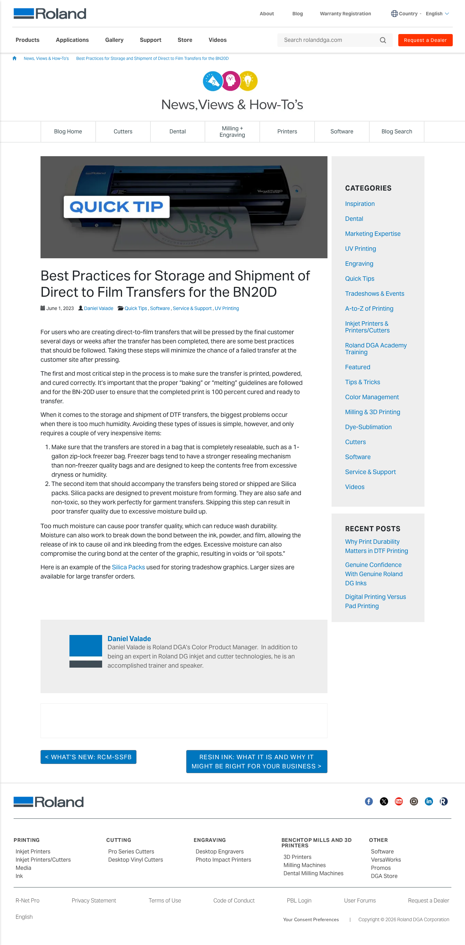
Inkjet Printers (33, 851)
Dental (354, 219)
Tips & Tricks (362, 382)
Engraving (359, 263)
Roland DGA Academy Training (376, 348)
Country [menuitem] (408, 14)
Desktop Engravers (220, 851)
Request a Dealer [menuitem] (425, 40)
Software (160, 308)
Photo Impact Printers (223, 859)
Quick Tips (136, 308)
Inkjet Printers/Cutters (43, 859)
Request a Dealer (428, 900)
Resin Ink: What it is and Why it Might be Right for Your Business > (257, 761)
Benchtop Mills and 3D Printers (317, 843)
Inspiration (360, 204)
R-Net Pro (27, 900)
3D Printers (297, 857)
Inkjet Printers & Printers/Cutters (367, 327)
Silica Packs (128, 567)
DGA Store (384, 876)
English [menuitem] (434, 14)
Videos (355, 487)
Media (23, 867)
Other (378, 840)
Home (14, 58)
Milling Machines (305, 865)
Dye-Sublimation (368, 427)
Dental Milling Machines (313, 873)
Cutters (355, 442)
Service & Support (192, 308)
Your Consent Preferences (311, 919)
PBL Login (299, 900)
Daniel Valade (98, 308)
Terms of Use (165, 900)
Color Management (372, 397)
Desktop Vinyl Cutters (135, 859)
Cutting (118, 840)
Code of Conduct (234, 900)
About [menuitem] (267, 14)
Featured (357, 367)
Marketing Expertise (373, 234)
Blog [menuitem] (297, 14)
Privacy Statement (94, 900)
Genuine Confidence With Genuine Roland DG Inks (374, 574)
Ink (19, 876)
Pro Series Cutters (131, 851)
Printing (27, 840)
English (24, 916)
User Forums (360, 900)
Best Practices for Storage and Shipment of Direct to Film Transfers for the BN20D (152, 58)
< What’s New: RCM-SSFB (88, 757)
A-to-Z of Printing (369, 308)
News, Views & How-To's (46, 58)
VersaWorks (386, 859)
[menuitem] (31, 40)
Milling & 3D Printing (372, 412)
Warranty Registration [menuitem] (345, 14)
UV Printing (227, 308)
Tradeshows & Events (374, 293)
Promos (381, 867)
